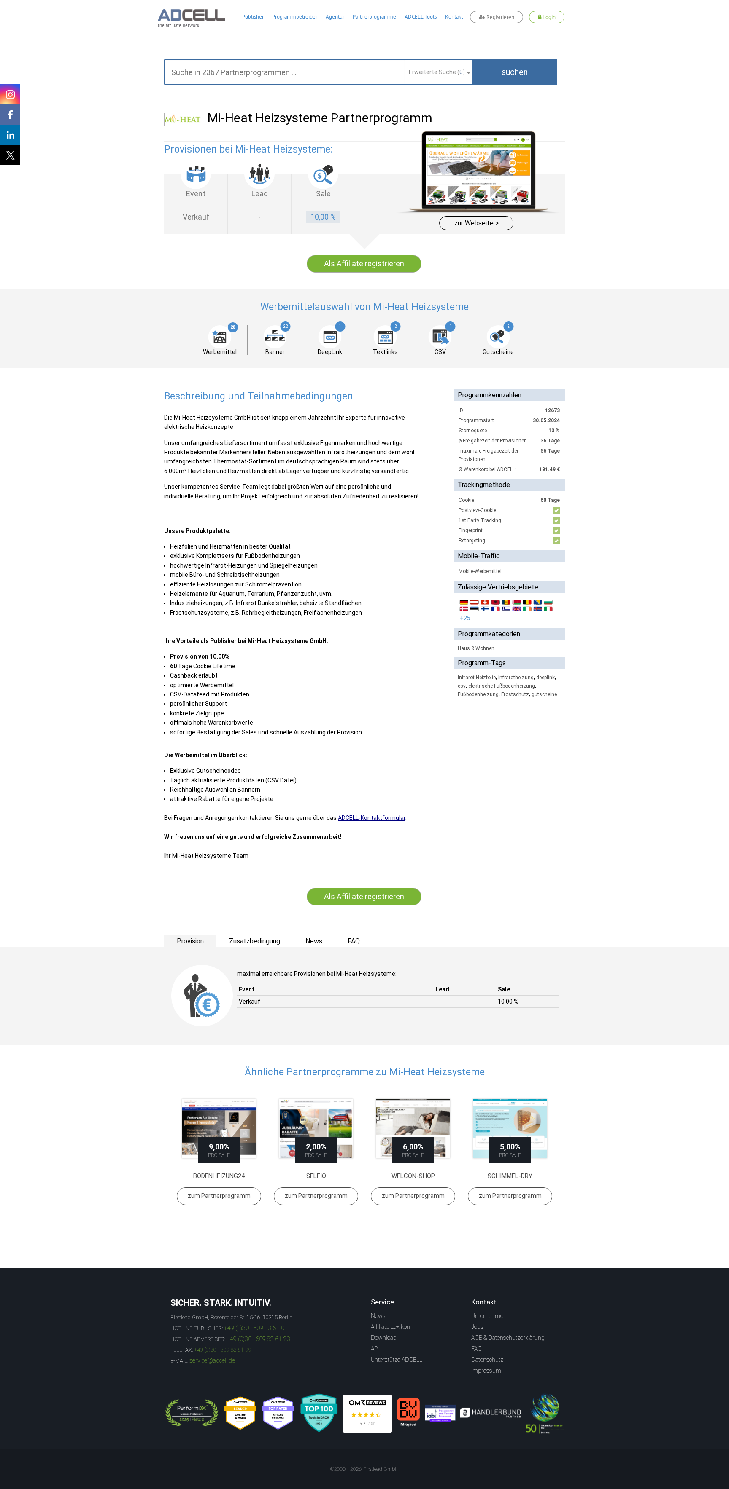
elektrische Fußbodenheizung (501, 686)
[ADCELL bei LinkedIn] (10, 135)
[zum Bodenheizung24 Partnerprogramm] (219, 1128)
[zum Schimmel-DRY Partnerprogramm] (510, 1128)
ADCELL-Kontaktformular (371, 817)
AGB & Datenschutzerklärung (508, 1337)
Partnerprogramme (374, 16)
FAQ (476, 1348)
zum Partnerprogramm (219, 1195)
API (375, 1348)
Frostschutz (515, 694)
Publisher (253, 16)
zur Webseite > (476, 223)
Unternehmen (489, 1315)
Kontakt (454, 16)
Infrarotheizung (516, 677)
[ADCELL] (367, 1414)
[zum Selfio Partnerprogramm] (316, 1128)
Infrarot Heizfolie (477, 677)
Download (384, 1337)
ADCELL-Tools (421, 16)
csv (462, 686)
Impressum (486, 1370)
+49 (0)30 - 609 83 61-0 (254, 1328)
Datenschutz (487, 1359)
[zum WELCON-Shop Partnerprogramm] (413, 1128)
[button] (514, 72)
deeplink (545, 677)
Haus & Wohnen (476, 648)
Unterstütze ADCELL (396, 1359)
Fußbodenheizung (478, 694)
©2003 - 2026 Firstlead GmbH (364, 1469)
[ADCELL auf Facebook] (10, 114)
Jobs (477, 1326)
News (378, 1315)
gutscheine (544, 694)
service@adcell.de (212, 1360)
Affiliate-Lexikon (390, 1326)
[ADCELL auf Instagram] (10, 94)
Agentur (335, 16)
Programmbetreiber (294, 16)
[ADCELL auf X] (10, 155)
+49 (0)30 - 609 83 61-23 (258, 1339)
